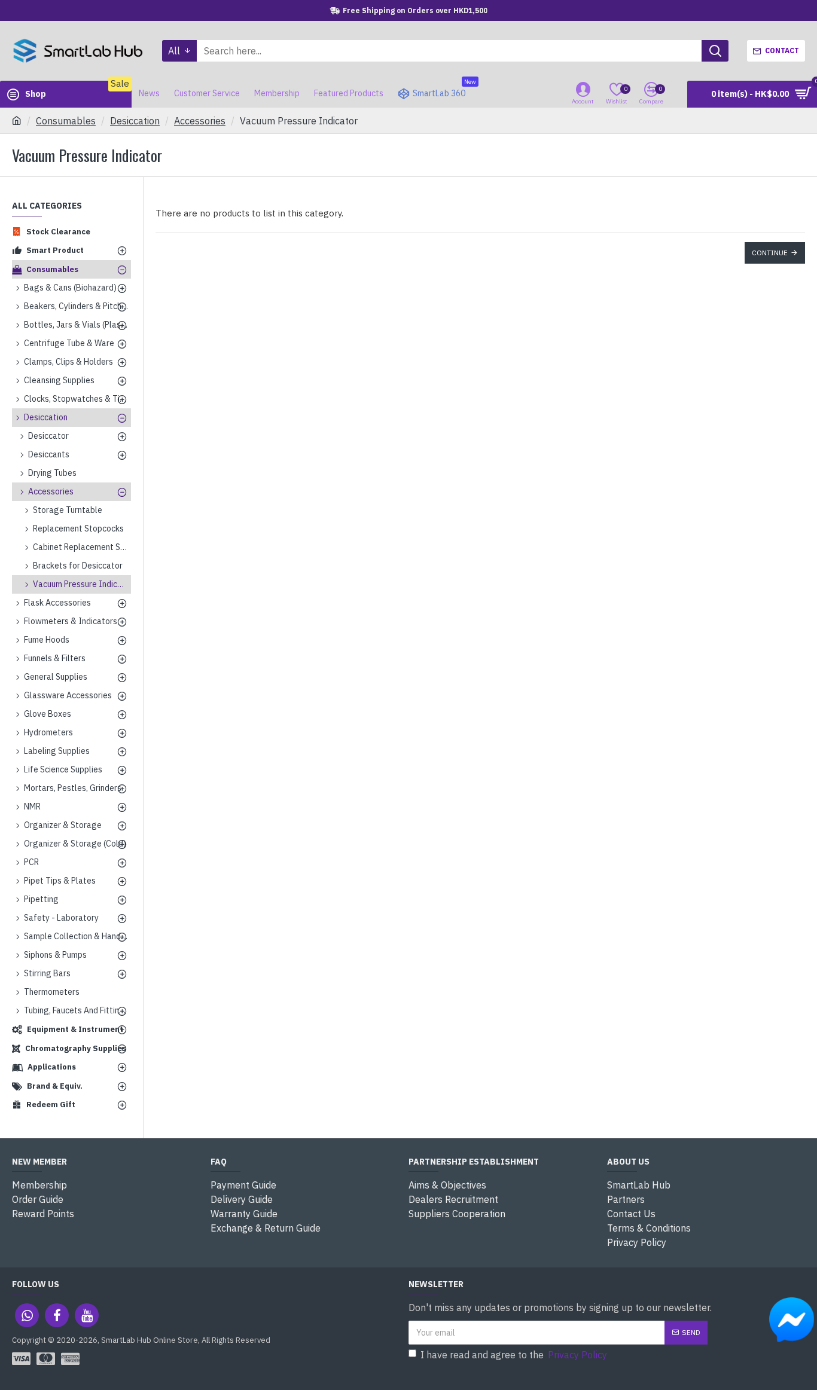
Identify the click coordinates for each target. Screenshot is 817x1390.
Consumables (66, 121)
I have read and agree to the (513, 1355)
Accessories (199, 121)
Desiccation (135, 121)
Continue (770, 252)
